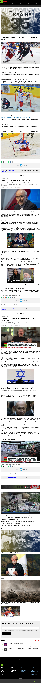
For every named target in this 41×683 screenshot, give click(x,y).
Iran (12, 304)
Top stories (3, 490)
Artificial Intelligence (5, 473)
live (5, 1)
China (2, 304)
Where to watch (23, 670)
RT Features (4, 528)
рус (15, 657)
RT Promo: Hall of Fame (34, 671)
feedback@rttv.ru (5, 171)
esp (9, 657)
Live (21, 667)
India (2, 674)
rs (32, 657)
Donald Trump (7, 304)
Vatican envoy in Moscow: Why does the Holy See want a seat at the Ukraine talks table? (20, 577)
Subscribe (7, 633)
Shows (12, 671)
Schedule (22, 671)
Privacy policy (20, 681)
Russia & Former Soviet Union (5, 670)
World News (6, 35)
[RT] (19, 659)
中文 (38, 657)
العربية (3, 657)
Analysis (12, 667)
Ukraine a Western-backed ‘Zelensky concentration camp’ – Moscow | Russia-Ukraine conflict (21, 5)
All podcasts (37, 640)
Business (2, 671)
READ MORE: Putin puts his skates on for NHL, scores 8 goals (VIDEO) (16, 117)
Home (3, 35)
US (14, 304)
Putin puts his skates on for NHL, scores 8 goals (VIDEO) (10, 617)
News (2, 667)
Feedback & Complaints (34, 674)
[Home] (1, 1)
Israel (16, 473)
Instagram (12, 473)
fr (26, 657)
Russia (19, 473)
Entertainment (13, 670)
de (21, 657)
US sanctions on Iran (20, 304)
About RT (31, 670)
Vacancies (32, 675)
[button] (20, 451)
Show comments (20, 175)
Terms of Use (32, 667)
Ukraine (26, 473)
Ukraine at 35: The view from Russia (9, 552)
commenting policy (12, 170)
